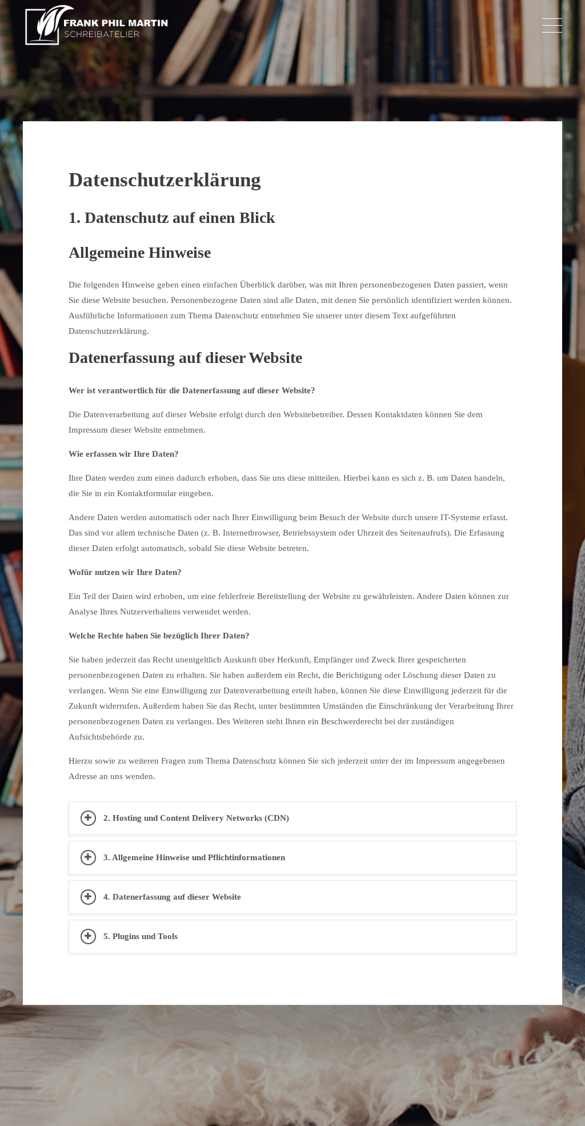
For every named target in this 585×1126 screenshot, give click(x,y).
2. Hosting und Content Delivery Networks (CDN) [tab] (196, 817)
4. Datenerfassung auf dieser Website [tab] (172, 896)
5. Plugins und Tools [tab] (140, 936)
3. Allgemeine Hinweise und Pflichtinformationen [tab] (194, 857)
